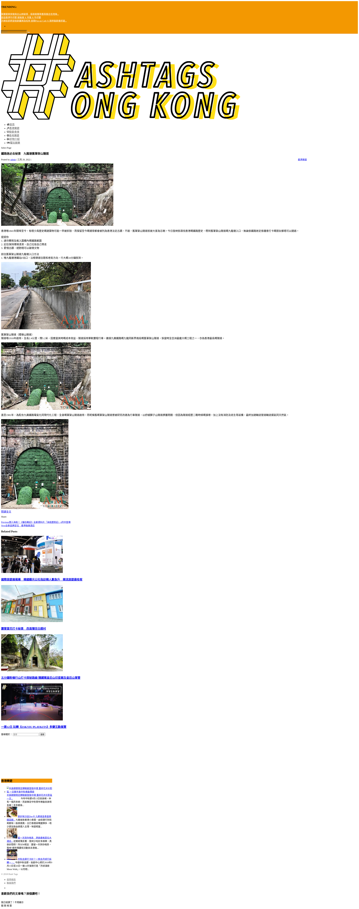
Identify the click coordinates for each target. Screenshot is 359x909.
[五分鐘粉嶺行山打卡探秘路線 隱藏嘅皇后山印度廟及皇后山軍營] (32, 670)
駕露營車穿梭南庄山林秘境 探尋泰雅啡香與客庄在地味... (30, 14)
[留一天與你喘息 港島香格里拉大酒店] (12, 838)
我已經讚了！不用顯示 (12, 902)
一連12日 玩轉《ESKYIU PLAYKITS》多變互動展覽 (33, 726)
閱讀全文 (6, 511)
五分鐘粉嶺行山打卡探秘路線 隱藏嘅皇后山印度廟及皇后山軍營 (40, 677)
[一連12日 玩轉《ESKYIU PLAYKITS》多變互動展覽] (32, 719)
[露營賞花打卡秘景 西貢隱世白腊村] (32, 621)
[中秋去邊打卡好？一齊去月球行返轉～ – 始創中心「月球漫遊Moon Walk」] (12, 859)
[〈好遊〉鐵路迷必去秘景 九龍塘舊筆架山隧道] (46, 328)
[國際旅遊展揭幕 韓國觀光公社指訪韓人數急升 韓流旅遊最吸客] (32, 572)
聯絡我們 (11, 883)
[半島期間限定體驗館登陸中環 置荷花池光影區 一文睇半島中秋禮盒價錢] (29, 792)
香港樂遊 (302, 159)
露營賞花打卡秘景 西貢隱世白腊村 (23, 628)
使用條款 (11, 879)
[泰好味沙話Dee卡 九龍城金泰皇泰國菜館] (12, 816)
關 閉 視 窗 (6, 906)
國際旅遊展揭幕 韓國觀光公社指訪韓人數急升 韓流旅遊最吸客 (41, 579)
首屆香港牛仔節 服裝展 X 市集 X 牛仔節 (21, 17)
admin (13, 159)
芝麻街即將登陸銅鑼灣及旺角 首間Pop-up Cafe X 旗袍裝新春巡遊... (34, 21)
